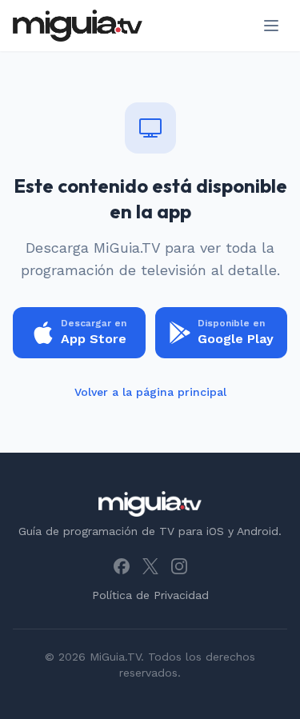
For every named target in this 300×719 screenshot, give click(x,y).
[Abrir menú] (271, 26)
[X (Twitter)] (150, 566)
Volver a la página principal (150, 391)
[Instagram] (179, 566)
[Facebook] (122, 566)
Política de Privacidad (150, 595)
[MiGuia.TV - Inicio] (77, 26)
